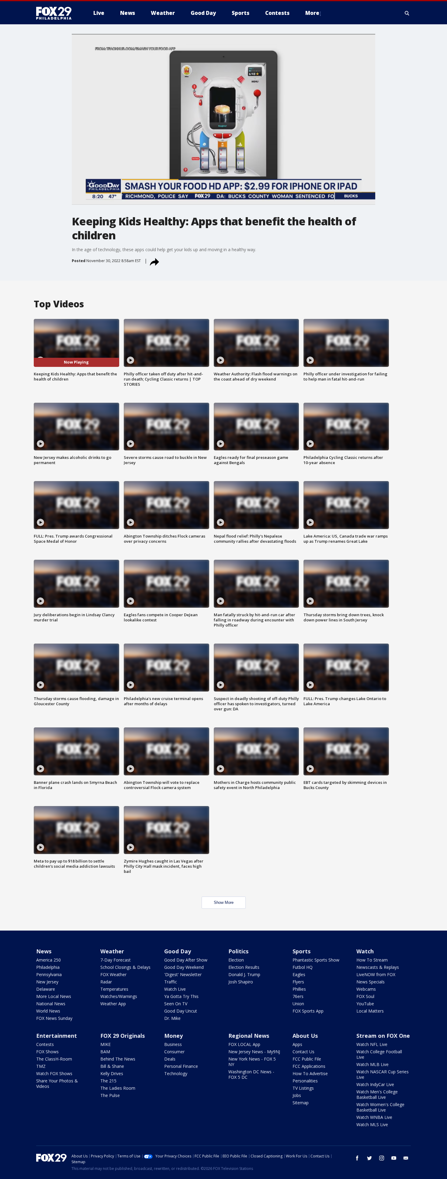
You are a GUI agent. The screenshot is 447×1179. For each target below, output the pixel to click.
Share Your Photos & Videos (57, 1083)
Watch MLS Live (372, 1124)
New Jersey (47, 982)
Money (173, 1035)
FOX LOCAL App (244, 1044)
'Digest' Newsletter (183, 974)
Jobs (297, 1095)
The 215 (108, 1081)
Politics (238, 951)
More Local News (53, 996)
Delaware (45, 989)
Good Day (177, 951)
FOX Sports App (308, 1011)
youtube (394, 1158)
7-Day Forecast (115, 960)
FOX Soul (365, 996)
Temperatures (114, 989)
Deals (169, 1059)
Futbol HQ (303, 967)
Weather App (113, 1003)
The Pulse (110, 1095)
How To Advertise (310, 1073)
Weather (112, 951)
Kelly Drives (111, 1073)
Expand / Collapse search (407, 13)
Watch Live (175, 989)
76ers (298, 996)
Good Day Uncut (180, 1011)
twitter (369, 1158)
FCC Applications (309, 1066)
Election (236, 960)
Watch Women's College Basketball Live (380, 1107)
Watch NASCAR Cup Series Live (382, 1074)
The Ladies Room (117, 1088)
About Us (305, 1035)
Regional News (248, 1035)
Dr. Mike (172, 1018)
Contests (45, 1044)
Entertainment (56, 1035)
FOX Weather (113, 974)
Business (173, 1044)
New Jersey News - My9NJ (254, 1051)
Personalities (305, 1081)
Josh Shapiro (240, 982)
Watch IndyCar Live (375, 1084)
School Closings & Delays (125, 967)
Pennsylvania (49, 974)
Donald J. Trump (244, 974)
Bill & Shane (112, 1066)
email (406, 1158)
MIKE (105, 1044)
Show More (224, 902)
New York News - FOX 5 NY (252, 1061)
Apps (297, 1044)
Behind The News (117, 1059)
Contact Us (303, 1051)
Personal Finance (181, 1066)
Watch (365, 951)
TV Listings (303, 1088)
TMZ (41, 1066)
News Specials (370, 982)
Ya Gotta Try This (181, 996)
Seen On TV (175, 1003)
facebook (357, 1158)
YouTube (365, 1003)
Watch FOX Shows (54, 1073)
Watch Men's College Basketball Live (377, 1094)
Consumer (174, 1051)
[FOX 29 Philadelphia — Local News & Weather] (56, 13)
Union (298, 1003)
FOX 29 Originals (122, 1035)
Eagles (299, 974)
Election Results (243, 967)
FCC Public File (307, 1059)
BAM (105, 1051)
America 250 (48, 960)
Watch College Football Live (379, 1054)
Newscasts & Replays (377, 967)
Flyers (298, 982)
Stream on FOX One (383, 1035)
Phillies (299, 989)
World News (48, 1011)
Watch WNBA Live (374, 1117)
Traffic (170, 982)
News (43, 951)
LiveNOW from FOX (375, 974)
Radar (106, 982)
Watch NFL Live (371, 1044)
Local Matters (370, 1011)
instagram (381, 1158)
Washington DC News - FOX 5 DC (251, 1074)
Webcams (366, 989)
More (312, 12)
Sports (301, 951)
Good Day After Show (185, 960)
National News (50, 1003)
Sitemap (301, 1103)
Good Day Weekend (184, 967)
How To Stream (372, 960)
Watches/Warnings (118, 996)
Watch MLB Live (372, 1064)
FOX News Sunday (54, 1018)
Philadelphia (48, 967)
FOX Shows (47, 1051)
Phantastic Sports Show (316, 960)
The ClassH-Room (54, 1059)
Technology (175, 1073)
